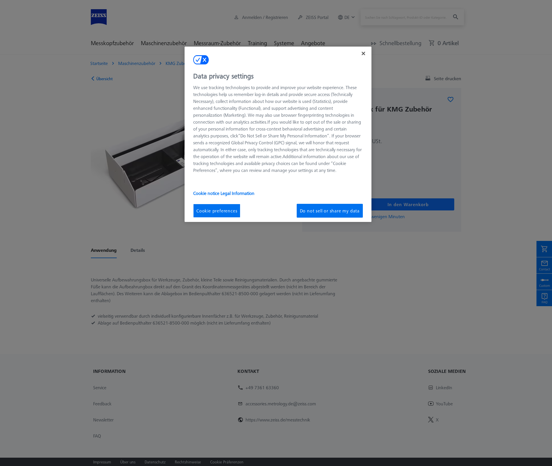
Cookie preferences (216, 211)
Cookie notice (207, 193)
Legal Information (237, 193)
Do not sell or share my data (330, 211)
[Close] (363, 53)
